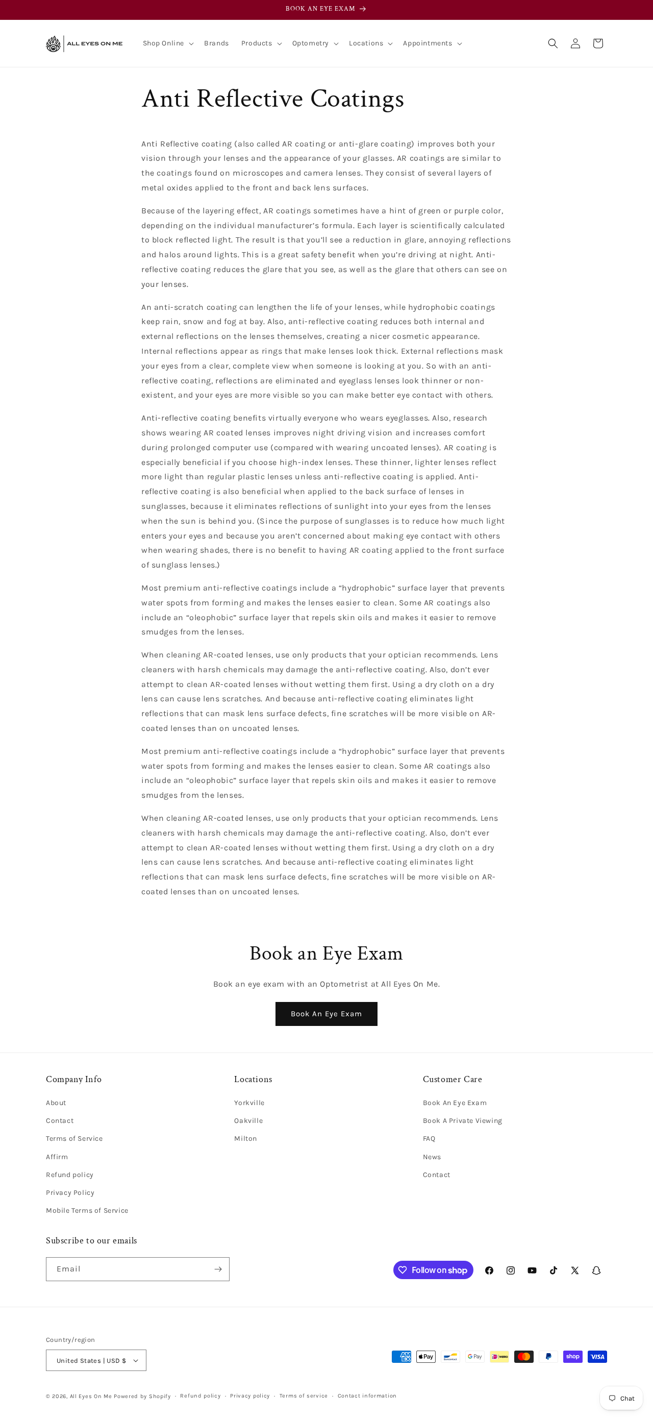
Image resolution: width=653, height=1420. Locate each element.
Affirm (57, 1157)
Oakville (248, 1120)
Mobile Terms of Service (87, 1210)
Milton (245, 1138)
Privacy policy (250, 1395)
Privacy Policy (70, 1192)
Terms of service (304, 1395)
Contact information (367, 1395)
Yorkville (249, 1102)
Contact (59, 1120)
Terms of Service (74, 1138)
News (432, 1157)
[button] (167, 43)
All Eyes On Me (91, 1396)
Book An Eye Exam (326, 1013)
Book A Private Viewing (463, 1120)
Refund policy (70, 1174)
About (56, 1102)
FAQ (429, 1138)
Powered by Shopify (142, 1396)
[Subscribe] (218, 1269)
